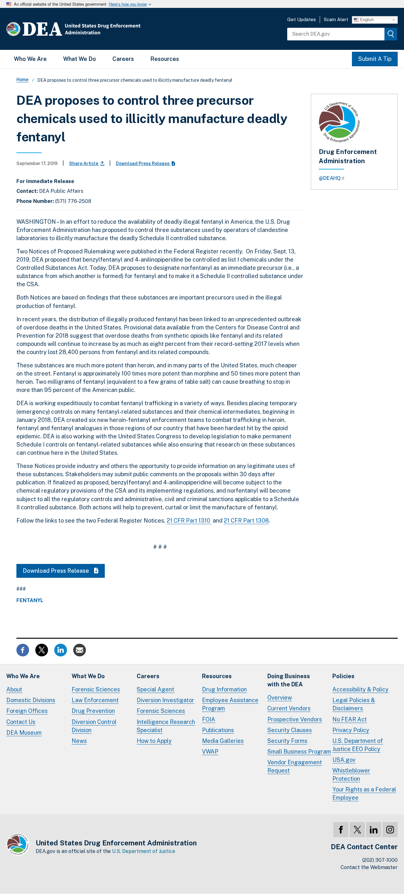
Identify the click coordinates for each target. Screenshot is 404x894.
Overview (279, 697)
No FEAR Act (349, 719)
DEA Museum (24, 732)
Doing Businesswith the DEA (288, 680)
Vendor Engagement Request (294, 766)
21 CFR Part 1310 (189, 520)
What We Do (79, 59)
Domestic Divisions (30, 700)
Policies (343, 676)
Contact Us (20, 722)
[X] (357, 829)
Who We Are (30, 59)
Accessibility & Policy (360, 689)
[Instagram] (390, 829)
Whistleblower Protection (351, 774)
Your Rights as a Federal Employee (364, 793)
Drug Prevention (93, 711)
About (14, 689)
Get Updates (301, 19)
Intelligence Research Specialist (166, 726)
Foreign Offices (27, 711)
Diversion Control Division (94, 726)
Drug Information (224, 689)
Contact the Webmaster (369, 867)
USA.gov (343, 759)
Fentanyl (29, 600)
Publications (218, 730)
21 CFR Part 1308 (246, 520)
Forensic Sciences (96, 689)
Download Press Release (143, 163)
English (366, 19)
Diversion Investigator (165, 700)
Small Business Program (299, 751)
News (79, 740)
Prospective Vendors (294, 719)
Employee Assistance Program (230, 704)
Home (22, 79)
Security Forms (287, 740)
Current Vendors (289, 708)
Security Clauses (289, 730)
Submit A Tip (374, 59)
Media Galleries (223, 740)
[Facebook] (340, 829)
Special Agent (155, 689)
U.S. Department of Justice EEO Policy (357, 744)
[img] (390, 34)
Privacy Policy (350, 730)
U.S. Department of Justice (143, 851)
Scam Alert (336, 19)
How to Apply (154, 740)
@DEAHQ (330, 178)
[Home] (92, 28)
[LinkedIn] (373, 829)
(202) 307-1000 (380, 860)
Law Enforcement (95, 700)
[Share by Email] (79, 649)
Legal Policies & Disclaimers (353, 704)
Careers (123, 59)
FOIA (208, 719)
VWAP (210, 751)
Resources (164, 59)
